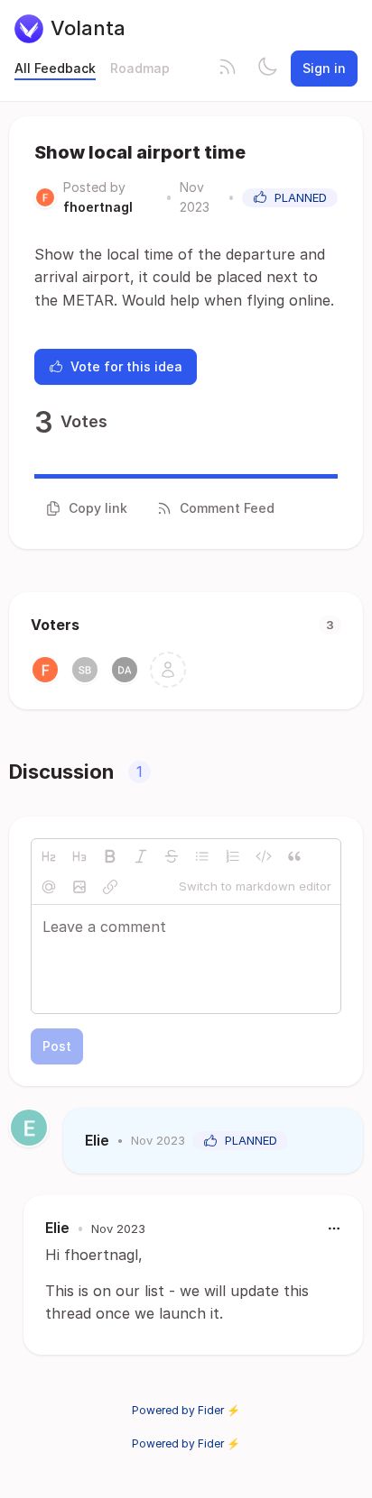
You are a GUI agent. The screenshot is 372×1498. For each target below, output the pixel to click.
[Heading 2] (48, 856)
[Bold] (110, 856)
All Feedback (55, 68)
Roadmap (140, 68)
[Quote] (294, 856)
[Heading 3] (79, 856)
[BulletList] (202, 856)
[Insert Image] (79, 886)
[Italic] (140, 856)
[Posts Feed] (227, 68)
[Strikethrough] (171, 856)
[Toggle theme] (267, 68)
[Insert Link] (110, 886)
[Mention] (48, 886)
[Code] (263, 856)
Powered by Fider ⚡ (186, 1410)
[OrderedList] (232, 856)
